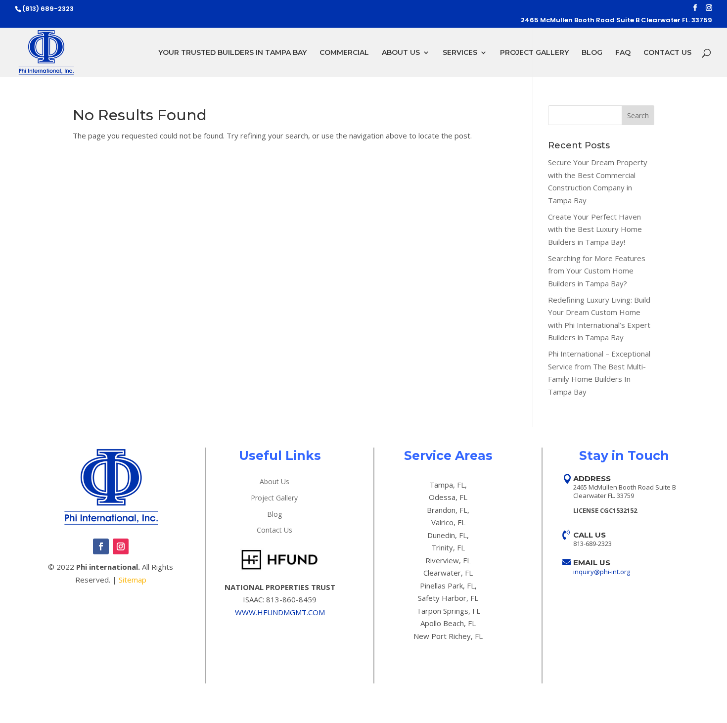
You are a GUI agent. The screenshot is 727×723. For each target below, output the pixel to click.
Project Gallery (534, 53)
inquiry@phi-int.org (601, 571)
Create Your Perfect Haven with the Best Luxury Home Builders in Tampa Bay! (595, 229)
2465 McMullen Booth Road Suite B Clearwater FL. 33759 (616, 21)
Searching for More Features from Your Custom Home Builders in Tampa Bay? (596, 270)
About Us (401, 53)
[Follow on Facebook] (101, 546)
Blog (592, 53)
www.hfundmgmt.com (280, 612)
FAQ (623, 53)
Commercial (344, 53)
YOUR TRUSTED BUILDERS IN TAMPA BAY (232, 53)
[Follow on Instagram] (121, 546)
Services (460, 53)
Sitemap (132, 580)
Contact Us (667, 53)
